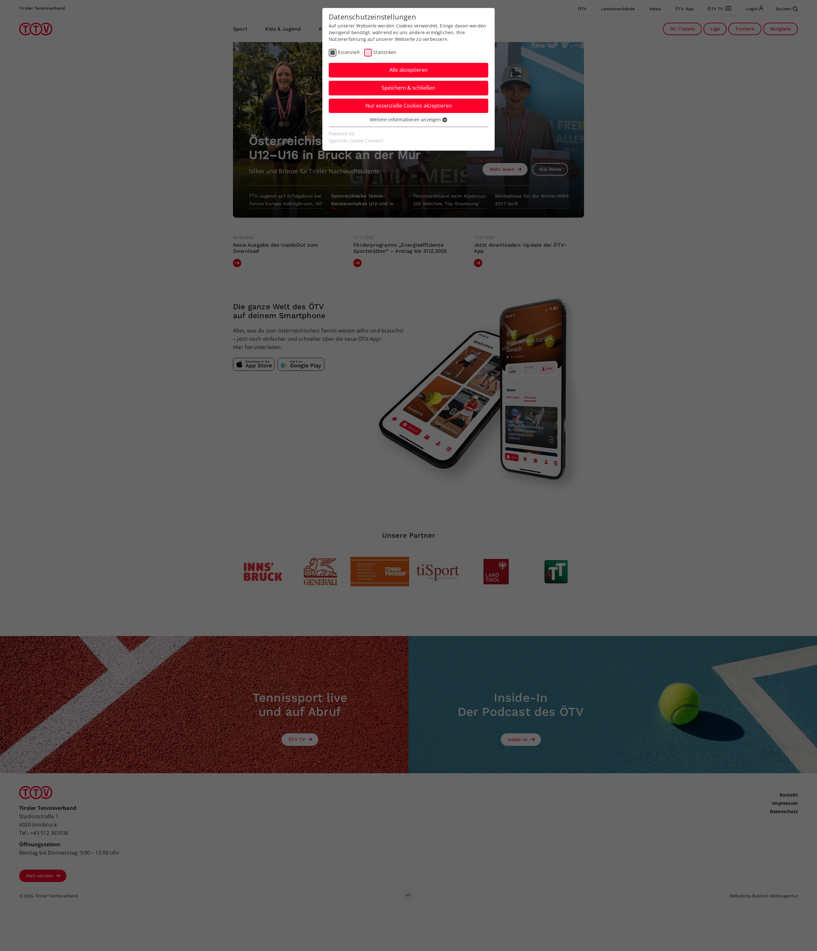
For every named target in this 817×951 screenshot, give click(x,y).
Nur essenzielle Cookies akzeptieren (408, 105)
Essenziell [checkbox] (349, 52)
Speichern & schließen (408, 87)
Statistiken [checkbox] (384, 52)
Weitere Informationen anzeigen (406, 119)
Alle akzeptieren (408, 69)
